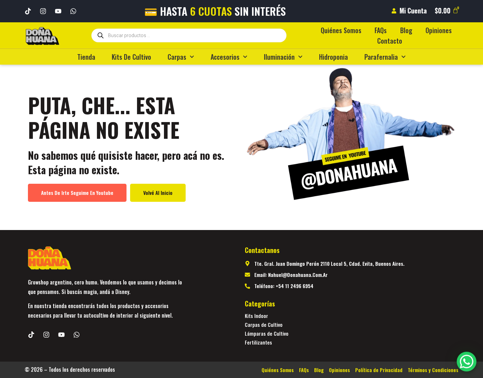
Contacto (389, 41)
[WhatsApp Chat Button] (466, 361)
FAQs (381, 30)
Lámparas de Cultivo (266, 333)
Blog (406, 30)
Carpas (177, 57)
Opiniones (439, 30)
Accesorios (225, 57)
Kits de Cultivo (131, 57)
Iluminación (279, 57)
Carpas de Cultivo (264, 324)
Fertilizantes (258, 342)
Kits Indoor (256, 315)
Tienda (86, 57)
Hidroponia (333, 57)
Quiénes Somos (341, 30)
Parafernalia (381, 57)
